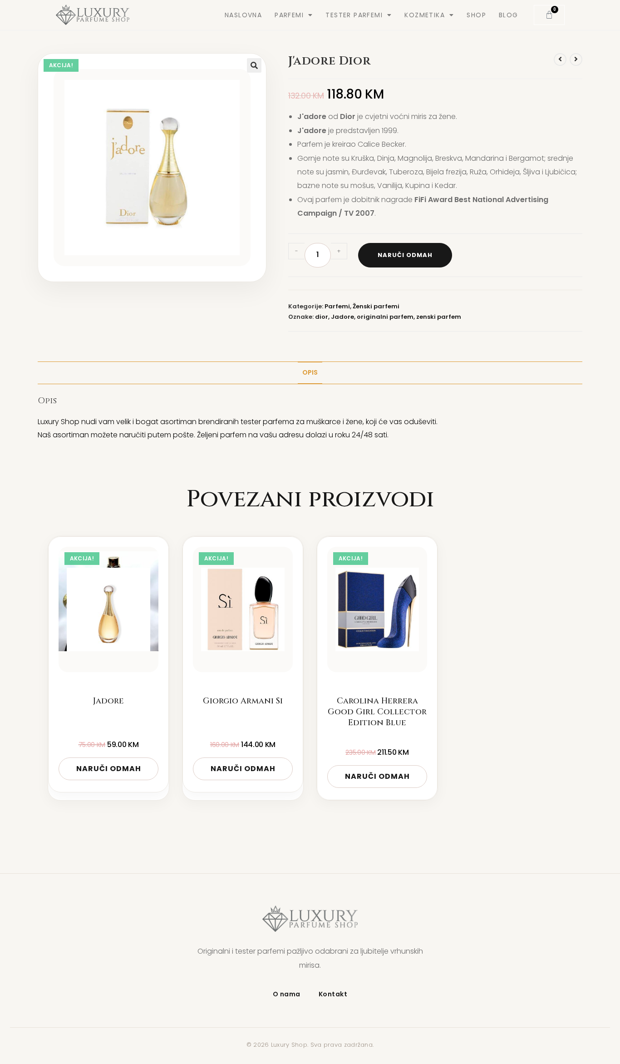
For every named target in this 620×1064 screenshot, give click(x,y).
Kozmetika (424, 15)
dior (321, 316)
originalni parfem (385, 316)
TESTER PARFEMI (354, 15)
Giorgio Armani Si (243, 701)
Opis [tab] (310, 372)
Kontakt (333, 994)
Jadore (342, 316)
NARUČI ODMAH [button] (108, 768)
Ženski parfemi (376, 306)
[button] (254, 65)
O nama (286, 994)
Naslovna (243, 15)
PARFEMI (289, 15)
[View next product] (576, 59)
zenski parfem (438, 316)
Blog (508, 15)
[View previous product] (560, 59)
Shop (476, 15)
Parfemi (337, 306)
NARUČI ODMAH (405, 255)
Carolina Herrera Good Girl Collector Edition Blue (377, 712)
